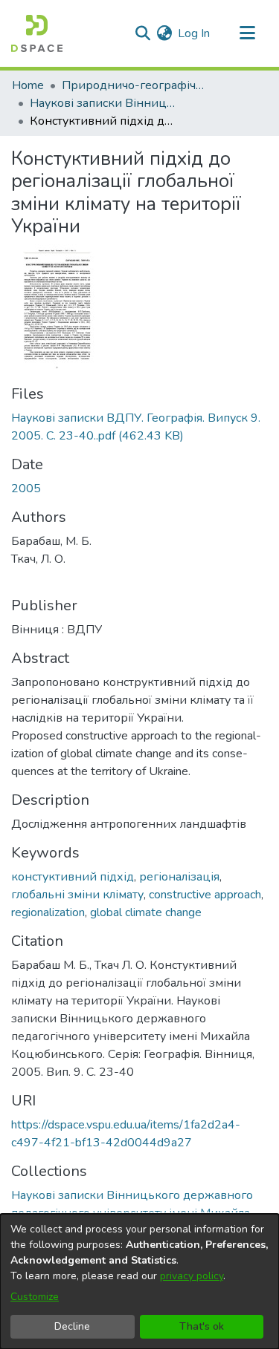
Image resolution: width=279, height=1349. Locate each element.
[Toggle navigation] (247, 33)
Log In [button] (194, 33)
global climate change (146, 912)
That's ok (201, 1326)
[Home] (36, 33)
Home (28, 85)
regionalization (48, 912)
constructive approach (205, 894)
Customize (34, 1297)
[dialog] (139, 1281)
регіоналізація (179, 877)
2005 (26, 488)
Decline (72, 1326)
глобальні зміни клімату (77, 894)
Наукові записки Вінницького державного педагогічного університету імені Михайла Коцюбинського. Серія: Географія (104, 103)
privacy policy (191, 1276)
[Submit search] (142, 33)
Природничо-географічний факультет (136, 85)
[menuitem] (164, 33)
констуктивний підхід (72, 877)
